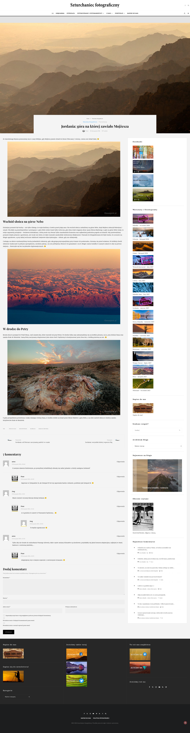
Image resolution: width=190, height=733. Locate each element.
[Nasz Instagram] (95, 668)
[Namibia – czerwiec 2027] (157, 329)
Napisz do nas (132, 13)
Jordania (33, 428)
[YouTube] (93, 713)
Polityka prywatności (101, 718)
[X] (87, 713)
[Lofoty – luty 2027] (157, 274)
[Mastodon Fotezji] (158, 655)
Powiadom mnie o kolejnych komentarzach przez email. (19, 620)
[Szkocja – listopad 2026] (157, 232)
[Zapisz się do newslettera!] (31, 677)
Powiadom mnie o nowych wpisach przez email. (16, 625)
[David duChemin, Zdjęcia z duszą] (157, 517)
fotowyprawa (23, 428)
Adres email (6, 607)
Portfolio (119, 13)
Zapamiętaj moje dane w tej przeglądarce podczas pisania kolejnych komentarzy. (28, 615)
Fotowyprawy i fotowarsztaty (89, 13)
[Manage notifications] (185, 722)
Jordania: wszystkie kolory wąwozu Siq (98, 441)
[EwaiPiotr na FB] (95, 655)
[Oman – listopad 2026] (157, 246)
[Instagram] (90, 713)
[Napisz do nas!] (157, 408)
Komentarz (6, 577)
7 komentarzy (103, 122)
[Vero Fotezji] (158, 668)
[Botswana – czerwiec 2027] (157, 342)
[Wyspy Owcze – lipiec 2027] (157, 356)
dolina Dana (13, 428)
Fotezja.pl (71, 13)
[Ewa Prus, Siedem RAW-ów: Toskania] (157, 195)
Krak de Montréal (43, 428)
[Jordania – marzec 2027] (157, 301)
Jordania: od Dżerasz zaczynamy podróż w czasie (32, 441)
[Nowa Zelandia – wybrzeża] (157, 475)
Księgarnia (60, 13)
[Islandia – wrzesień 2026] (157, 219)
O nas (108, 13)
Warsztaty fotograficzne (90, 122)
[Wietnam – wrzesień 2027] (157, 384)
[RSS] (99, 713)
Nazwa (5, 598)
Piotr (87, 131)
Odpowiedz (121, 462)
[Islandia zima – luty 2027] (157, 288)
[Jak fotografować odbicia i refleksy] (157, 152)
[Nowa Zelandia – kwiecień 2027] (157, 315)
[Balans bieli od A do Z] (157, 181)
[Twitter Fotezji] (95, 681)
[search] (179, 430)
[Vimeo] (96, 713)
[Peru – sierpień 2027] (157, 370)
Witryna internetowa (71, 607)
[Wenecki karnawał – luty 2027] (157, 260)
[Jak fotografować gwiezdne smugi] (157, 167)
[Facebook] (84, 713)
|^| (52, 13)
